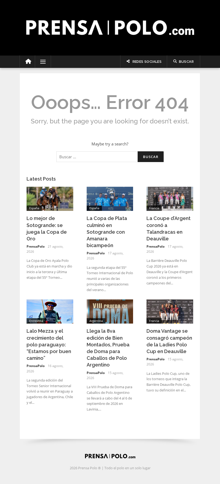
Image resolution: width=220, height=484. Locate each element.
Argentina (96, 321)
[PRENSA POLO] (110, 21)
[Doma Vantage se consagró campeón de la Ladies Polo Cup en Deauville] (169, 311)
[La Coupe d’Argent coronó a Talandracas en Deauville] (169, 198)
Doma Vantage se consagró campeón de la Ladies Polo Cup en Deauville (169, 341)
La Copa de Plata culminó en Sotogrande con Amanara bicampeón (107, 231)
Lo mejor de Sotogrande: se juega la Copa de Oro (47, 228)
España (34, 208)
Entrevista (36, 321)
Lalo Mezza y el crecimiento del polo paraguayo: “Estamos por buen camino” (49, 344)
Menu (40, 61)
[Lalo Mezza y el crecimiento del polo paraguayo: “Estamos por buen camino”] (50, 311)
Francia (154, 208)
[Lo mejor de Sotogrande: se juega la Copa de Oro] (50, 198)
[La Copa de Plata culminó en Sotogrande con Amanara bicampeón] (110, 198)
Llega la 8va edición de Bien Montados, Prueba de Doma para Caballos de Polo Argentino (108, 348)
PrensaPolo (36, 246)
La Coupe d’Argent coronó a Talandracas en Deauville (168, 228)
